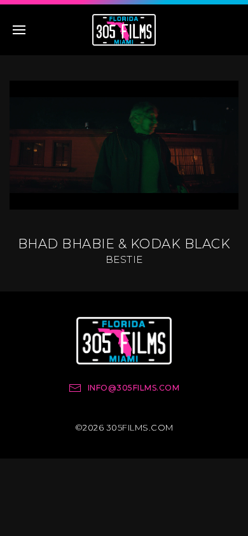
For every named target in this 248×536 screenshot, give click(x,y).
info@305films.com (134, 387)
